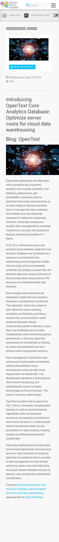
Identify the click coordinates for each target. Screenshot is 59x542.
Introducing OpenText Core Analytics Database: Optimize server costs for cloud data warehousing (26, 489)
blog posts (32, 28)
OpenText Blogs (34, 497)
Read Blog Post (23, 66)
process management (16, 28)
